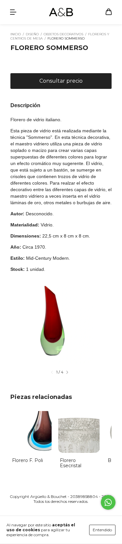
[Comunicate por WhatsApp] (108, 502)
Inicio (15, 34)
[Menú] (13, 12)
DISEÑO (32, 34)
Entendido (102, 529)
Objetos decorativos (63, 34)
